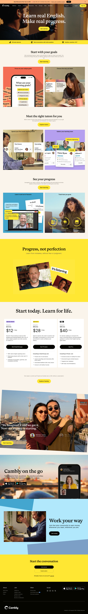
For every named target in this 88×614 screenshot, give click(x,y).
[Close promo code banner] (85, 1)
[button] (15, 435)
